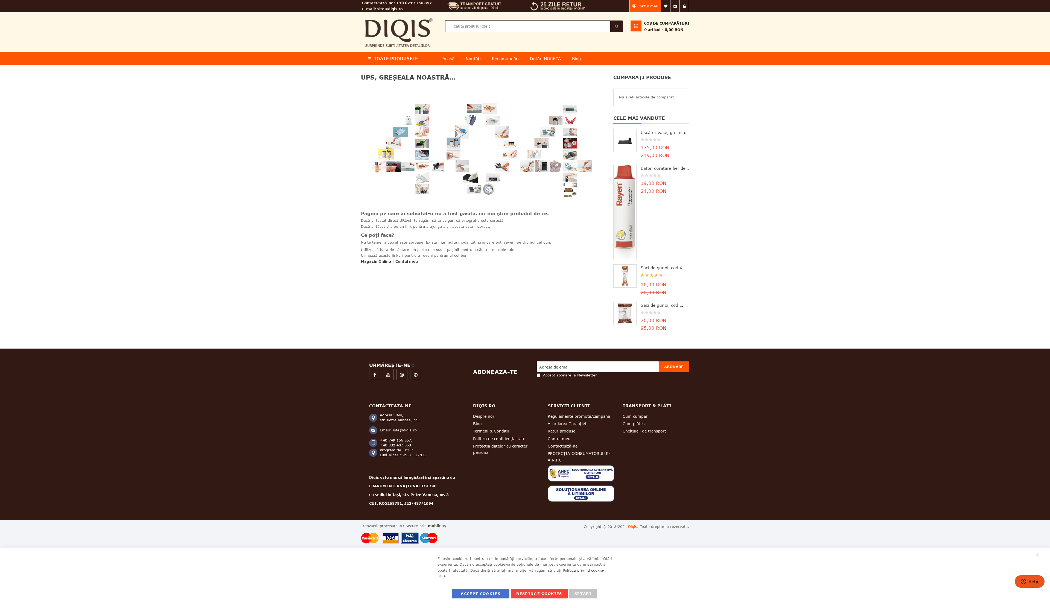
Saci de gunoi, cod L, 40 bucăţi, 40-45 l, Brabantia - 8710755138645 (665, 305)
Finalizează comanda (675, 6)
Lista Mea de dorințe (665, 6)
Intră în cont (684, 6)
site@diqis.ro (390, 9)
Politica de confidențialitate (499, 438)
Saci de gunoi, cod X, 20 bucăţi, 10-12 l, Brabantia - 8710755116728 (665, 267)
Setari (582, 593)
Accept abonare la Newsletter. (570, 375)
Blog (477, 423)
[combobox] (533, 26)
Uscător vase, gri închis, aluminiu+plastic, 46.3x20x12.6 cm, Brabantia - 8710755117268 (665, 132)
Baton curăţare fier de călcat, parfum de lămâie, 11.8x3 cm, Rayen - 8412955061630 (665, 168)
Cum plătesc (634, 423)
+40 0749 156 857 (414, 3)
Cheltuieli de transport (644, 431)
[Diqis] (399, 16)
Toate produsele (396, 58)
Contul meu (647, 6)
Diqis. (633, 526)
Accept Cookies (480, 593)
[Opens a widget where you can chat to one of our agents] (1029, 582)
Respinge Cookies (539, 593)
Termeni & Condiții (491, 431)
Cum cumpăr (635, 416)
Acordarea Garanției (567, 423)
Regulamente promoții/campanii (579, 416)
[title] (374, 374)
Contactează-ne (563, 446)
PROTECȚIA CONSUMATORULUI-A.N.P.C (579, 456)
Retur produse (561, 431)
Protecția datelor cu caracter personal (500, 449)
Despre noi (483, 416)
